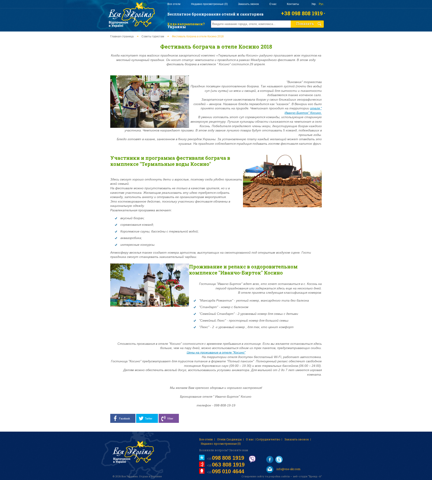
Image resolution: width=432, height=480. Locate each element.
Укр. (313, 4)
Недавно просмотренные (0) (209, 4)
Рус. (321, 4)
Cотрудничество (268, 439)
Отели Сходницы (229, 439)
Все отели (173, 4)
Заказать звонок (248, 4)
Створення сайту (252, 476)
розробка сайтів (279, 476)
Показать (305, 23)
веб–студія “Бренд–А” (307, 476)
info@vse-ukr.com (288, 469)
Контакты (293, 4)
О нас (273, 4)
